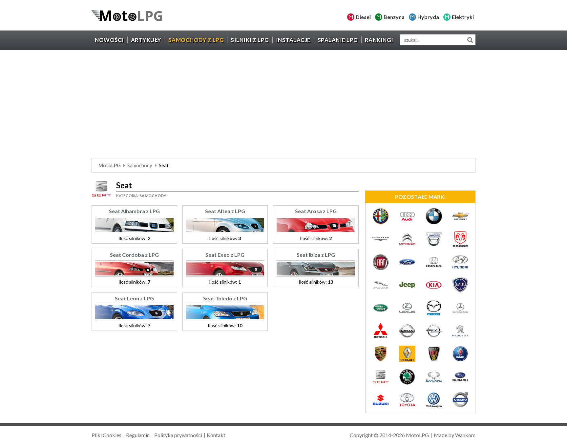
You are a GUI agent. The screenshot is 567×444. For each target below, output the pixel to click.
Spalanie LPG (338, 39)
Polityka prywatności (178, 435)
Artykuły (146, 39)
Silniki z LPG (250, 39)
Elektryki (463, 17)
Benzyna (394, 17)
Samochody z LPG (196, 39)
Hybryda (428, 17)
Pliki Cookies (106, 435)
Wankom (465, 435)
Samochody (139, 165)
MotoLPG (109, 165)
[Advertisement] (283, 105)
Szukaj (470, 39)
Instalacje (293, 39)
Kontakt (216, 435)
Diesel (363, 17)
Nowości (109, 39)
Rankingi (379, 39)
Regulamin (138, 435)
